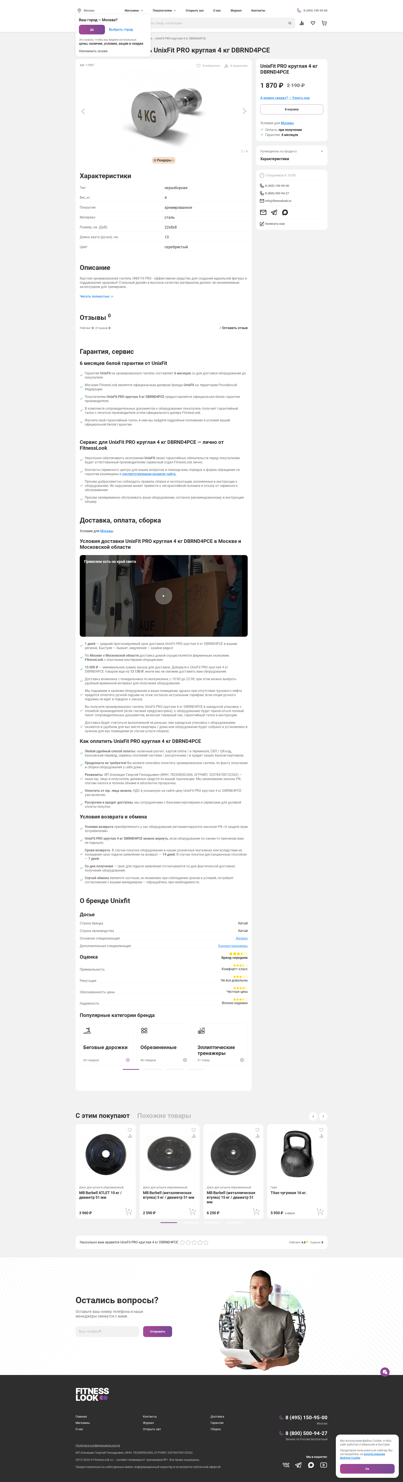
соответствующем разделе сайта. (149, 474)
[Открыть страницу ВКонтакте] (286, 1465)
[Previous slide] (83, 111)
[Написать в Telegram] (274, 212)
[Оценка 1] (182, 1242)
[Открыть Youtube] (323, 1465)
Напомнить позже (93, 51)
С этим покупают (103, 1116)
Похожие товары (164, 1116)
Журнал (236, 10)
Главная (81, 1416)
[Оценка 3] (194, 1242)
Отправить (157, 1331)
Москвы (287, 123)
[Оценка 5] (205, 1242)
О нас (217, 10)
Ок (367, 1468)
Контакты (258, 10)
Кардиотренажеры (233, 946)
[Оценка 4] (200, 1242)
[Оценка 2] (188, 1242)
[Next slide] (244, 111)
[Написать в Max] (285, 212)
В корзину (292, 109)
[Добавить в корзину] (128, 1211)
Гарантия (217, 1422)
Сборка (216, 1429)
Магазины (83, 1422)
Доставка (217, 1416)
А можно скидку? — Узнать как (285, 98)
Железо (242, 938)
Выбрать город (121, 29)
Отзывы (95, 317)
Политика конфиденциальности (98, 1445)
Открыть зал (195, 10)
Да (92, 29)
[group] (131, 1069)
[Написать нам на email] (263, 212)
